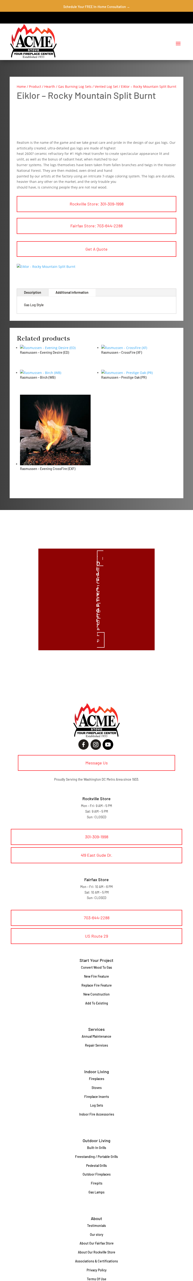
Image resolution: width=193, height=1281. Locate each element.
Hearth (49, 86)
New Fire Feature (96, 976)
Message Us (96, 762)
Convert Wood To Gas (96, 967)
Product (35, 86)
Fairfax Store (96, 879)
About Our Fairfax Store (97, 1243)
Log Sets (96, 1105)
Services (96, 1029)
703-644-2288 (96, 917)
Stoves (97, 1088)
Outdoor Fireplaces (97, 1174)
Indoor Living (96, 1071)
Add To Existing (96, 1003)
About (96, 1218)
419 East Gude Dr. (96, 855)
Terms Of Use (96, 1279)
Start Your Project (96, 960)
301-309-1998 (96, 836)
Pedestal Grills (96, 1166)
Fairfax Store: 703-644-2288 (96, 225)
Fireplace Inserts (96, 1097)
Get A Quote (96, 249)
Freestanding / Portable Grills (96, 1157)
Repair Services (96, 1045)
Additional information (72, 292)
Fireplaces (96, 1079)
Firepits (96, 1183)
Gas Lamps (96, 1192)
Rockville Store (96, 798)
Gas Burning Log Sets (75, 86)
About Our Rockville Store (96, 1252)
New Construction (96, 994)
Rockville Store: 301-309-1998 (97, 203)
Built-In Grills (96, 1148)
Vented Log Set (106, 86)
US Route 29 (96, 936)
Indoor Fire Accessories (96, 1114)
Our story (96, 1235)
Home (21, 86)
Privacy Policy (97, 1270)
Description (32, 292)
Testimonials (96, 1226)
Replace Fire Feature (96, 985)
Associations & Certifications (96, 1261)
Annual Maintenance (96, 1036)
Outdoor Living (96, 1140)
